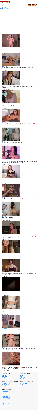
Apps (4, 406)
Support (4, 399)
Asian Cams (4, 386)
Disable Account (6, 405)
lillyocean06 (4, 103)
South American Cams (6, 388)
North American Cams (6, 383)
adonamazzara (5, 66)
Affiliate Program (6, 408)
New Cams (22, 388)
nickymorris (4, 85)
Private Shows (22, 385)
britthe (3, 272)
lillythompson (4, 122)
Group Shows (22, 386)
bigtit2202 (4, 291)
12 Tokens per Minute (6, 392)
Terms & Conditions (6, 398)
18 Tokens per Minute (6, 393)
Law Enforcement (6, 403)
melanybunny (4, 234)
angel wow (4, 366)
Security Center (6, 402)
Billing (4, 404)
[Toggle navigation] (2, 5)
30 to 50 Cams (22, 378)
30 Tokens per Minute (6, 395)
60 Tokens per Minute (6, 396)
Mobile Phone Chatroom (4, 8)
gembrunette (4, 328)
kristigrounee (4, 253)
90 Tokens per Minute (6, 397)
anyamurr (3, 141)
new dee (3, 178)
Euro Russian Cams (5, 385)
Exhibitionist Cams (23, 383)
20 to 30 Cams (22, 377)
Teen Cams (22, 375)
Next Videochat (3, 7)
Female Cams (4, 376)
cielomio (3, 347)
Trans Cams (4, 379)
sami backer (4, 160)
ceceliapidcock (5, 197)
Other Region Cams (5, 384)
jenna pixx (4, 47)
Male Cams (4, 377)
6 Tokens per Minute (5, 391)
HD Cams (21, 384)
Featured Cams (4, 375)
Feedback (5, 400)
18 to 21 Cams (22, 376)
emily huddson (4, 216)
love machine (4, 309)
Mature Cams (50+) (23, 379)
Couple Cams (4, 378)
